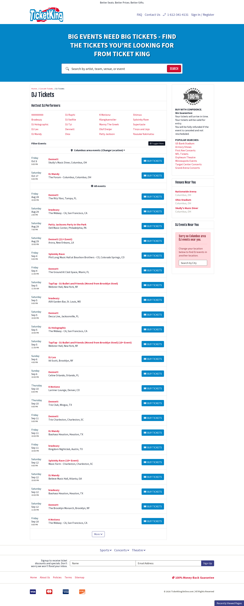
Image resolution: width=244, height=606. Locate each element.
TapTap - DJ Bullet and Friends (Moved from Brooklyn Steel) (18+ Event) (90, 342)
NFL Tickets (181, 153)
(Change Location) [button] (112, 150)
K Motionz (105, 114)
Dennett (70, 129)
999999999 (37, 114)
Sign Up (207, 563)
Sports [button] (105, 550)
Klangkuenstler (107, 119)
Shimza (137, 114)
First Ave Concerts (185, 150)
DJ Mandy (36, 134)
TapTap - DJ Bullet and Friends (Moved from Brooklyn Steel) (83, 283)
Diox (67, 134)
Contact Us (152, 14)
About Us (45, 577)
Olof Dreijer (105, 129)
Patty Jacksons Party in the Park (67, 224)
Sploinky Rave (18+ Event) (63, 460)
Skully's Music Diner (186, 208)
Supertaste (139, 124)
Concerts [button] (120, 550)
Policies (57, 577)
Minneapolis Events (186, 160)
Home (33, 577)
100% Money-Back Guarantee (194, 577)
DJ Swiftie (70, 119)
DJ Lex (34, 129)
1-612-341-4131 (178, 14)
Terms (68, 577)
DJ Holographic (39, 124)
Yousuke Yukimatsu (143, 134)
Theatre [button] (138, 550)
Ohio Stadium (183, 199)
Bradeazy (36, 119)
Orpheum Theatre (185, 157)
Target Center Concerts (188, 164)
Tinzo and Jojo (141, 129)
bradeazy (53, 209)
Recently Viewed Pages (229, 603)
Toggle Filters (158, 143)
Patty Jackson (107, 134)
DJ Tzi (68, 124)
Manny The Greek (109, 124)
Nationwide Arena (185, 191)
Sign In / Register (202, 14)
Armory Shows (183, 147)
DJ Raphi (70, 114)
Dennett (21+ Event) (60, 239)
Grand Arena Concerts (187, 167)
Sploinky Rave (141, 119)
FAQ (139, 14)
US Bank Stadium (184, 143)
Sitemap (79, 577)
